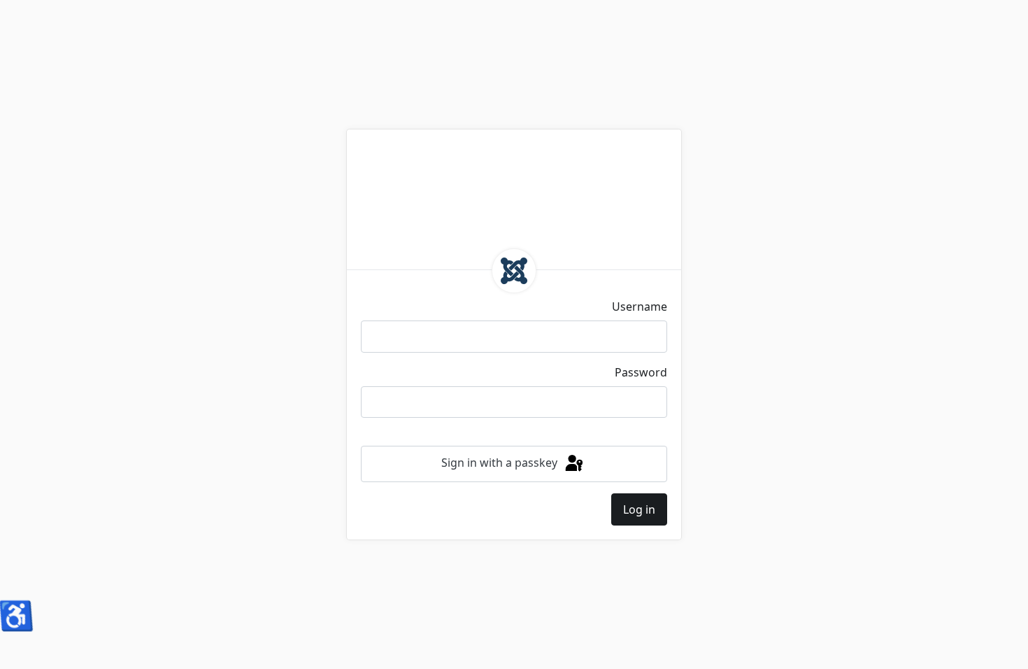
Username (639, 306)
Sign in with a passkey (500, 462)
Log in (639, 509)
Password (641, 372)
